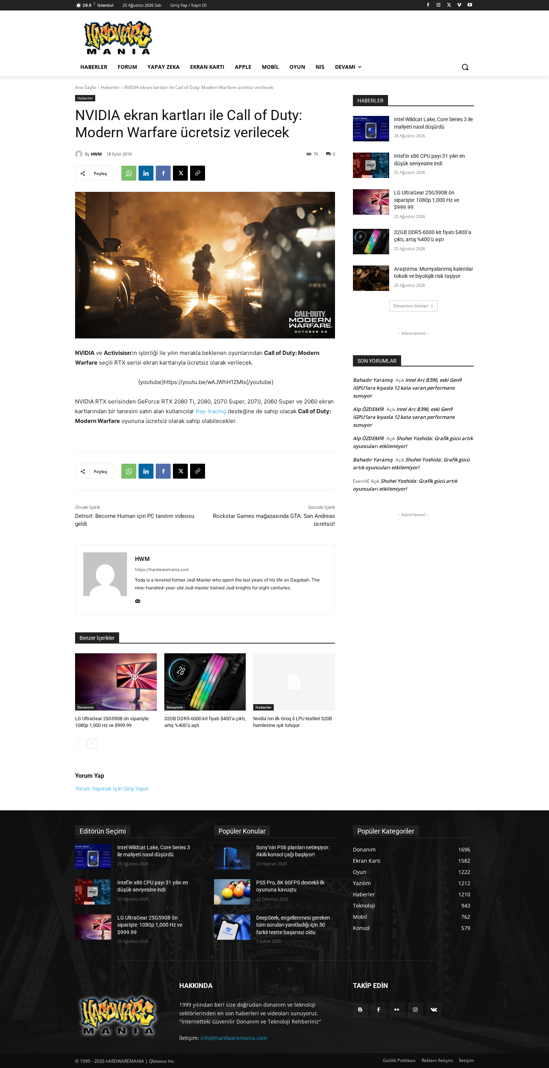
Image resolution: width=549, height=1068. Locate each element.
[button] (465, 67)
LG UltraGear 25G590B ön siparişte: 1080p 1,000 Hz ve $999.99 (426, 200)
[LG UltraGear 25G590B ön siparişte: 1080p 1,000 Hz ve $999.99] (116, 682)
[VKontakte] (434, 1010)
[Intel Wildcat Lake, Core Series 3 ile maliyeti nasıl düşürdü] (371, 128)
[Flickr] (397, 1010)
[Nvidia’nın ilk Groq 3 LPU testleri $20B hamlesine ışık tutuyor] (294, 682)
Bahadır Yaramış (373, 380)
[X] (449, 5)
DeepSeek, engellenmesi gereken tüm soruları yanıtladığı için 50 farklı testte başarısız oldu (293, 925)
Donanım (85, 707)
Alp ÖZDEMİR (368, 409)
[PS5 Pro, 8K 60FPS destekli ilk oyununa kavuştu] (232, 892)
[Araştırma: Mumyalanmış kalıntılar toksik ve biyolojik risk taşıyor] (371, 278)
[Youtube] (469, 5)
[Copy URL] (197, 173)
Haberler (110, 87)
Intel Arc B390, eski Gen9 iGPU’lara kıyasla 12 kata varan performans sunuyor (407, 388)
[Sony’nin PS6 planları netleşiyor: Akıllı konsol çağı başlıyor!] (232, 856)
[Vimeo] (459, 5)
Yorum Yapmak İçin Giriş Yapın (112, 788)
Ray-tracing (211, 411)
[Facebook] (428, 5)
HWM (96, 154)
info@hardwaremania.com (234, 1037)
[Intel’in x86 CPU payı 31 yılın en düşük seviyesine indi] (371, 165)
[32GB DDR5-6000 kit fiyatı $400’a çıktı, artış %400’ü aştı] (205, 682)
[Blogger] (360, 1010)
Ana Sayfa (85, 87)
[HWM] (80, 154)
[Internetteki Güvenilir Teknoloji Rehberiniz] (135, 38)
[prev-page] (79, 744)
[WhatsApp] (128, 173)
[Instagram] (438, 5)
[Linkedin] (146, 173)
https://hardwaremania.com (162, 569)
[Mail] (137, 599)
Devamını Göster (410, 306)
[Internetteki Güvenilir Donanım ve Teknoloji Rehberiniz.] (118, 1015)
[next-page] (91, 744)
